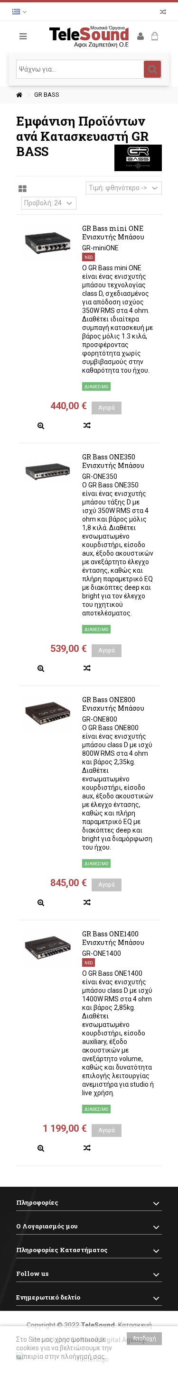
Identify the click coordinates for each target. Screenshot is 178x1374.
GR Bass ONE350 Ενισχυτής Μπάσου (113, 461)
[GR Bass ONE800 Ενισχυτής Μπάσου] (48, 714)
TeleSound (98, 1325)
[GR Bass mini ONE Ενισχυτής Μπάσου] (48, 242)
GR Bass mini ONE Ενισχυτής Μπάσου (113, 232)
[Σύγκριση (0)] (163, 13)
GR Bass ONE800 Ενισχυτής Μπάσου (113, 704)
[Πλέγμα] (23, 189)
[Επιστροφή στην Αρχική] (19, 95)
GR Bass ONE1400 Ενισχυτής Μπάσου (113, 938)
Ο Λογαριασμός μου (46, 1226)
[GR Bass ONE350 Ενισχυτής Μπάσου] (48, 471)
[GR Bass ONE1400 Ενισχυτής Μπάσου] (48, 948)
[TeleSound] (89, 37)
